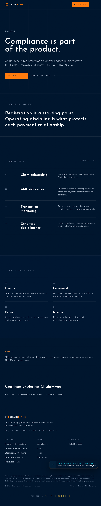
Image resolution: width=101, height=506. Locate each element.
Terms (80, 486)
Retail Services (75, 444)
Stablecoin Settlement (15, 453)
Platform (9, 394)
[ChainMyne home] (14, 4)
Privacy (72, 486)
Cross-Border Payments (30, 394)
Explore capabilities (43, 75)
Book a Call (80, 4)
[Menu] (93, 4)
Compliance (42, 444)
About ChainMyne (55, 394)
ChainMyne (10, 31)
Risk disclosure (90, 486)
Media (39, 453)
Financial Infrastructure (15, 444)
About (39, 448)
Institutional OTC (12, 462)
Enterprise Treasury (14, 457)
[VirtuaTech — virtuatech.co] (57, 496)
